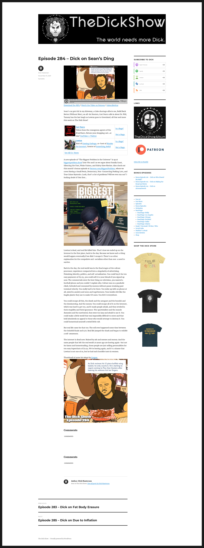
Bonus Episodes (141, 206)
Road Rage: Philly (143, 213)
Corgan (94, 357)
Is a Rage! (119, 128)
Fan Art (138, 199)
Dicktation (139, 208)
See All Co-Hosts (72, 153)
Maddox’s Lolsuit (141, 230)
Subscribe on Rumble (141, 162)
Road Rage (139, 210)
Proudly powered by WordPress (60, 539)
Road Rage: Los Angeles (145, 215)
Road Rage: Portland (144, 219)
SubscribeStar (112, 105)
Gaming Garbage (89, 143)
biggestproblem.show (73, 162)
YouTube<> (85, 136)
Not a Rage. (120, 134)
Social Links (140, 228)
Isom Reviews (140, 233)
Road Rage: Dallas (143, 222)
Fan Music (139, 201)
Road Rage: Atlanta (143, 224)
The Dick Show (43, 539)
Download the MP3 (72, 105)
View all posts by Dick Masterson (98, 483)
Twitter (93, 136)
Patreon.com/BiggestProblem (102, 168)
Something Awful (103, 146)
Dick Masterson (43, 73)
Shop (137, 235)
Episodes (41, 79)
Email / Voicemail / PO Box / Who (147, 226)
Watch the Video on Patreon (93, 105)
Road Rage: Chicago (144, 217)
